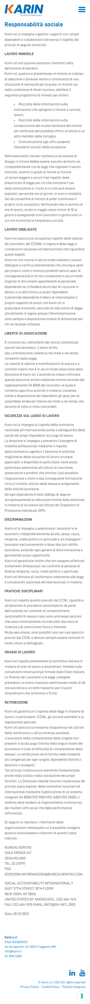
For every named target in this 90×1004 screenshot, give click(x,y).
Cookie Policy (51, 986)
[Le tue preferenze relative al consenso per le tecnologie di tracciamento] (82, 996)
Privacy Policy (29, 986)
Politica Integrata (73, 986)
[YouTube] (80, 974)
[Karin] (45, 10)
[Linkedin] (70, 974)
